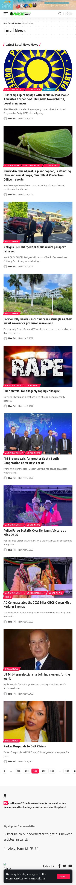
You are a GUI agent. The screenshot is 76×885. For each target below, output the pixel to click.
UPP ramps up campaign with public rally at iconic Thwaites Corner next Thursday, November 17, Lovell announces (36, 99)
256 (52, 771)
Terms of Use (37, 878)
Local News (33, 89)
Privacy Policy (14, 878)
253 (26, 771)
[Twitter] (64, 866)
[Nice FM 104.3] (25, 13)
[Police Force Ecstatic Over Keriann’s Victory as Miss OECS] (38, 505)
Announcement (14, 89)
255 (43, 771)
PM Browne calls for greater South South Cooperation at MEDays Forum (31, 461)
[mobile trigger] (7, 13)
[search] (60, 14)
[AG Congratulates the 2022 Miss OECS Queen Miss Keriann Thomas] (38, 577)
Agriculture (12, 166)
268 (67, 771)
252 (18, 771)
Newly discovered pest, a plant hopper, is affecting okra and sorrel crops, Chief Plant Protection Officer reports (37, 175)
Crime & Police (13, 385)
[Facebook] (59, 866)
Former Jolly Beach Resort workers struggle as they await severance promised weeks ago (38, 321)
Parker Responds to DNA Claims (25, 746)
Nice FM (12, 118)
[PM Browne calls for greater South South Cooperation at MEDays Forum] (38, 433)
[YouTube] (70, 866)
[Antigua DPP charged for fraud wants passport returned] (38, 222)
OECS (8, 597)
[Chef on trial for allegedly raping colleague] (38, 366)
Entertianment (36, 593)
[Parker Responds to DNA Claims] (38, 721)
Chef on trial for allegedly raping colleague (32, 391)
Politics (49, 89)
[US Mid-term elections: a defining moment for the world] (38, 649)
